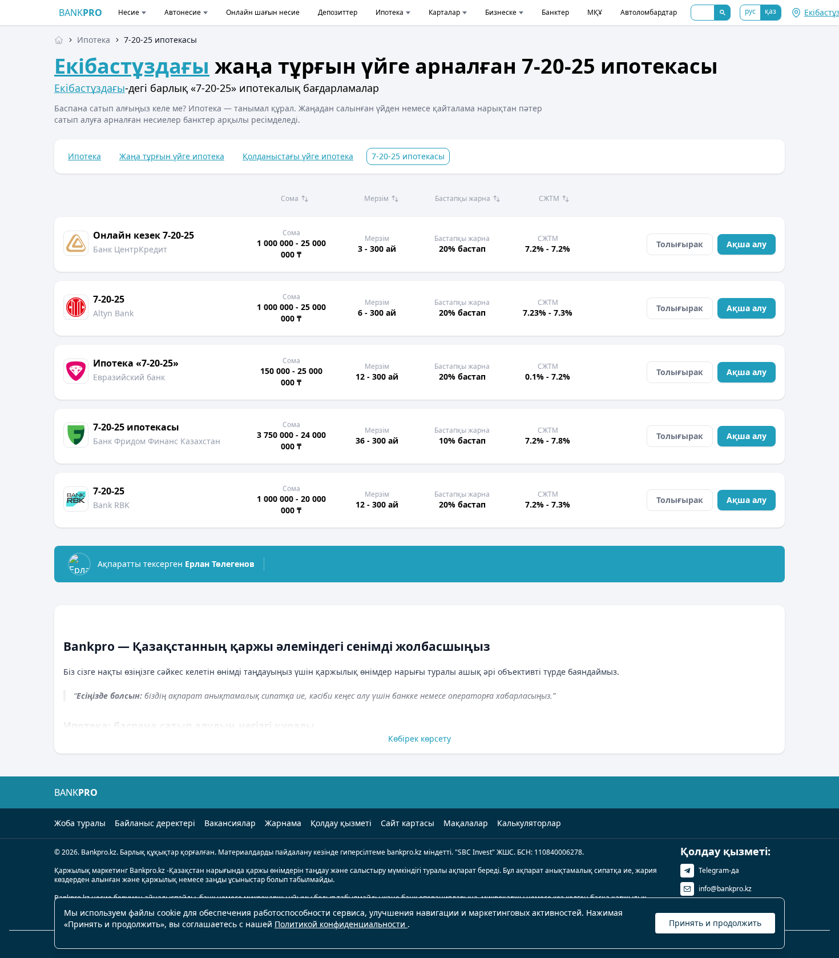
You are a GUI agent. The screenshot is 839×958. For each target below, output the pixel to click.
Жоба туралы (80, 823)
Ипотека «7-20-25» (136, 363)
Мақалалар (465, 823)
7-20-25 (108, 299)
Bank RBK (111, 505)
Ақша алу (747, 244)
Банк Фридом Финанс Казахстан (156, 441)
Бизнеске (501, 12)
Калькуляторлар (529, 823)
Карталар (444, 12)
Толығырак (679, 244)
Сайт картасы (407, 823)
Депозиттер (337, 12)
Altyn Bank (113, 313)
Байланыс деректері (155, 823)
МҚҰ (594, 12)
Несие (128, 12)
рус (750, 11)
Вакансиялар (230, 823)
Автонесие (182, 12)
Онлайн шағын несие (263, 12)
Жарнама (283, 823)
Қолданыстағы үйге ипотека (298, 156)
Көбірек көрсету (419, 738)
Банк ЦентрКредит (130, 249)
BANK (80, 12)
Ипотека (390, 12)
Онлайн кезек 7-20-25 (143, 235)
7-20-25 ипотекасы (136, 427)
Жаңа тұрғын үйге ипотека (171, 156)
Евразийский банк (129, 377)
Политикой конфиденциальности (341, 924)
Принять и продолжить (715, 922)
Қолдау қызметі (341, 823)
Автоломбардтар (648, 12)
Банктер (555, 12)
